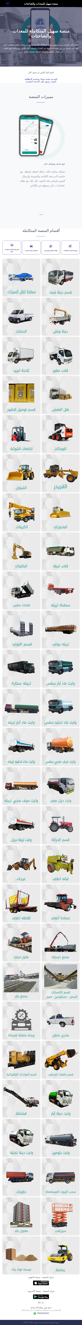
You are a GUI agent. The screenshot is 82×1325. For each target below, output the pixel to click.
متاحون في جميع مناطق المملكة (50, 165)
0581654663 (43, 1313)
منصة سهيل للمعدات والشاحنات (41, 3)
